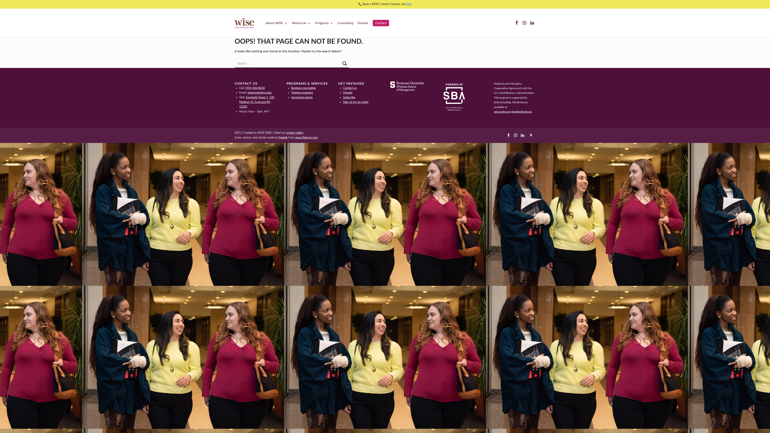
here (408, 4)
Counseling (345, 23)
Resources (299, 23)
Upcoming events (302, 97)
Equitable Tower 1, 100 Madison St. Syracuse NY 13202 (256, 102)
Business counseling (303, 88)
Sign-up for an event (355, 102)
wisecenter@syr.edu (259, 92)
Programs (322, 23)
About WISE (274, 23)
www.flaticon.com (306, 137)
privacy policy (295, 132)
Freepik (283, 137)
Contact (381, 23)
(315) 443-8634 (255, 88)
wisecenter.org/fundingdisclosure (513, 111)
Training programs (302, 92)
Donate (363, 23)
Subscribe (349, 97)
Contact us (350, 88)
